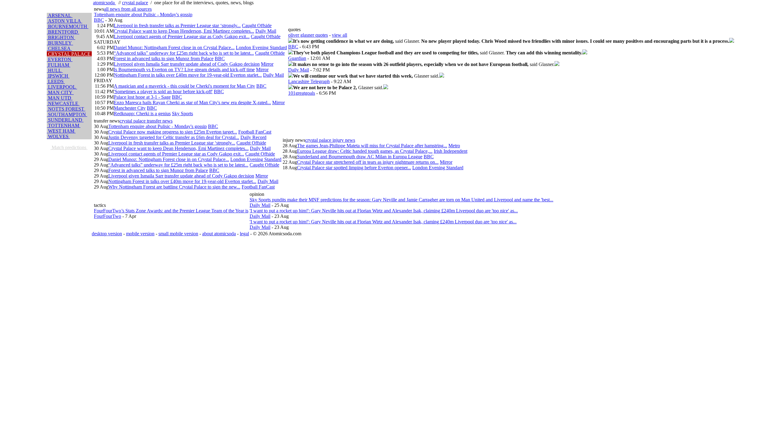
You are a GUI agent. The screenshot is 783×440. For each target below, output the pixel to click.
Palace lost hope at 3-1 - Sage (142, 97)
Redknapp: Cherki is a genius (142, 113)
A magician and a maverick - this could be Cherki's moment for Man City (184, 86)
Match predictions (68, 147)
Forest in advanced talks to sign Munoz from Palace (163, 58)
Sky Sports (182, 113)
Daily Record (253, 137)
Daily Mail (265, 31)
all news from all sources (128, 9)
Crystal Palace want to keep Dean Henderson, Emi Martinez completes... (184, 31)
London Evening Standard (261, 47)
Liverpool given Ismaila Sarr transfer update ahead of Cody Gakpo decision (187, 64)
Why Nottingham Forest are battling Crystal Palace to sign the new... (174, 186)
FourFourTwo (107, 216)
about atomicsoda (219, 233)
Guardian (297, 58)
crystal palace (135, 2)
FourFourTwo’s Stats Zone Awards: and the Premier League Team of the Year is (171, 210)
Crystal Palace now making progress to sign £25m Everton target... (172, 131)
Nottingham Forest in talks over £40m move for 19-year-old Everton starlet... (188, 75)
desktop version (107, 233)
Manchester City (130, 108)
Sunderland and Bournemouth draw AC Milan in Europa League (359, 156)
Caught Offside (257, 25)
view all (339, 35)
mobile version (140, 233)
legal (244, 233)
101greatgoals (301, 93)
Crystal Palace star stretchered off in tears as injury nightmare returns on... (368, 162)
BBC (99, 20)
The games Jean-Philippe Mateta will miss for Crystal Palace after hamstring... (372, 145)
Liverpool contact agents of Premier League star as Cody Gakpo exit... (182, 36)
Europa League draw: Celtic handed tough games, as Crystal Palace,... (364, 151)
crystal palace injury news (330, 140)
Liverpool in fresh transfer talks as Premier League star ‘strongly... (177, 25)
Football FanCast (254, 131)
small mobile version (178, 233)
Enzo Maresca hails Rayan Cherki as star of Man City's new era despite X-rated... (192, 102)
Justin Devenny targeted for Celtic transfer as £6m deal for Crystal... (173, 137)
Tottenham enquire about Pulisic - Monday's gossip (143, 14)
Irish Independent (450, 151)
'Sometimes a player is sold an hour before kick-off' (163, 91)
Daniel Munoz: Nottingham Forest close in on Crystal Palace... (174, 47)
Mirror (267, 64)
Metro (454, 145)
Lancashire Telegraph (309, 81)
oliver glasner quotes (308, 35)
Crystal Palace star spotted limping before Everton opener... (354, 167)
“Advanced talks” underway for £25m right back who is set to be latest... (184, 53)
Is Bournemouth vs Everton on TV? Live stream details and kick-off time (184, 69)
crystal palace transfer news (146, 120)
